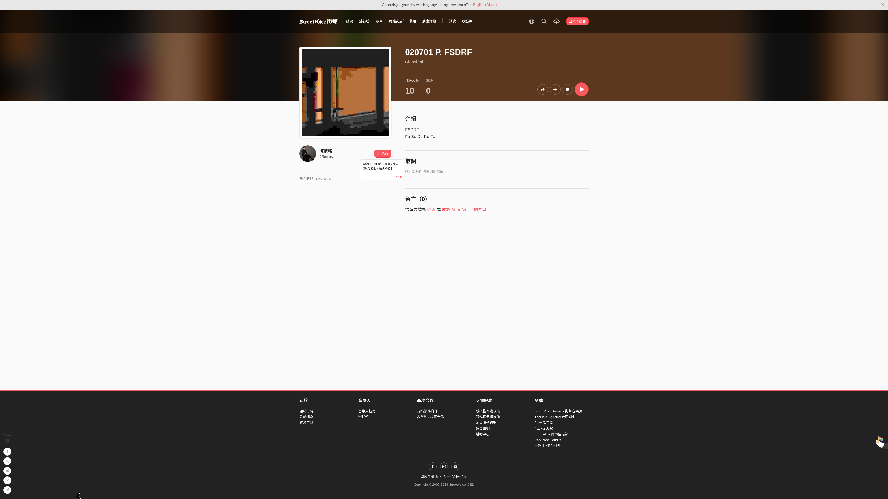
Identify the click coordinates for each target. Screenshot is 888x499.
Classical (414, 62)
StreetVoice (318, 21)
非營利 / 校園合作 (430, 417)
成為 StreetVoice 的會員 (464, 209)
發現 (349, 21)
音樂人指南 (367, 411)
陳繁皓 (326, 151)
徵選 (412, 21)
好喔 (399, 177)
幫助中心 (483, 434)
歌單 (379, 21)
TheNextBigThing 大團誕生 (554, 417)
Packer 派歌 (543, 428)
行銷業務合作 (427, 411)
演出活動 (429, 21)
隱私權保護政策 (488, 411)
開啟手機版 (429, 477)
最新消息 (306, 417)
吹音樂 (467, 21)
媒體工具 (306, 423)
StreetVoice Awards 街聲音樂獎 (558, 411)
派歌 (452, 21)
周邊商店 (396, 21)
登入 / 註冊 (577, 21)
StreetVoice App (455, 477)
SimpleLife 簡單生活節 (551, 434)
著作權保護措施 (488, 417)
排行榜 (364, 21)
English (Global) (485, 5)
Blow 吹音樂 (543, 423)
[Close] (883, 5)
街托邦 (363, 417)
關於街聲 (306, 411)
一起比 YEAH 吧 (547, 446)
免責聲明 (483, 428)
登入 (431, 209)
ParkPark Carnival (548, 440)
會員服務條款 (486, 423)
